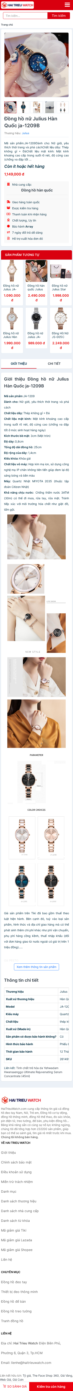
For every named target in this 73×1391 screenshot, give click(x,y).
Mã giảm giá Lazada (16, 1240)
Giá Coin (18, 1379)
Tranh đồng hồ (12, 1321)
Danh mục (8, 1191)
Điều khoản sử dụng (16, 1172)
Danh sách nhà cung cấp (20, 1211)
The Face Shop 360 (45, 1375)
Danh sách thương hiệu (18, 1201)
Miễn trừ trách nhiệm (17, 1182)
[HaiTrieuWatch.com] (24, 5)
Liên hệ (6, 1259)
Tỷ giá (27, 1375)
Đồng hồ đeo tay (14, 1282)
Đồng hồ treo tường (16, 1311)
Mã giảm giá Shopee (16, 1250)
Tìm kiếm (59, 16)
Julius (25, 133)
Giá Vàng (66, 1375)
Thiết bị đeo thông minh (19, 1292)
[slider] (10, 107)
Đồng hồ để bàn (13, 1301)
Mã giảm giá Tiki (13, 1230)
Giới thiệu (19, 364)
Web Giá (5, 1379)
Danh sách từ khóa (15, 1221)
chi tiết (54, 364)
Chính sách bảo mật (16, 1162)
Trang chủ (7, 24)
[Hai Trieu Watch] (21, 1100)
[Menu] (67, 5)
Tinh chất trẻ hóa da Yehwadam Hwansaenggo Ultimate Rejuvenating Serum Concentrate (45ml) (33, 1072)
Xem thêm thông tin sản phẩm (36, 967)
